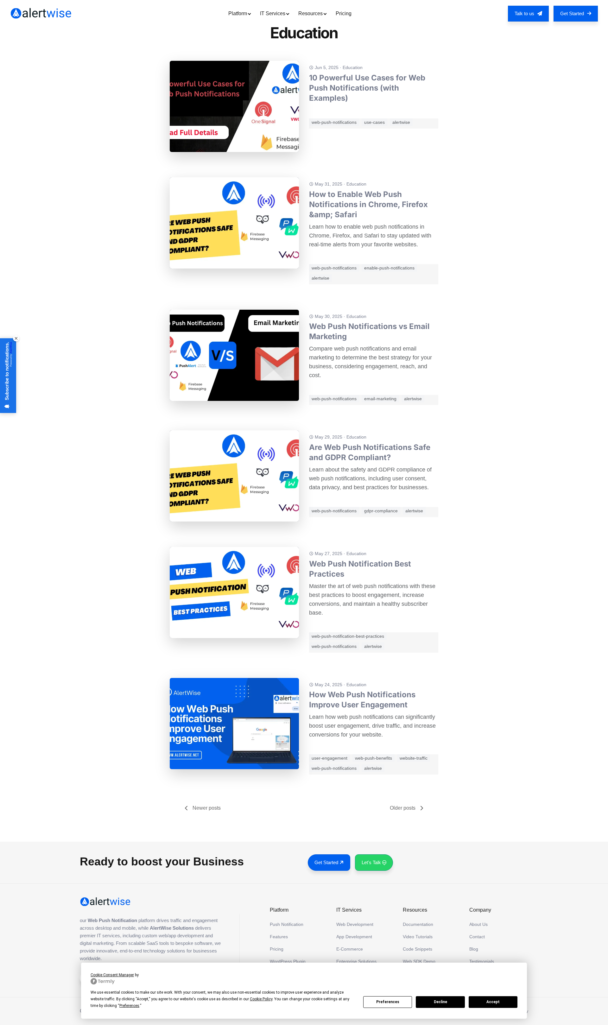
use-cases (374, 122)
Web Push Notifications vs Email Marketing (369, 331)
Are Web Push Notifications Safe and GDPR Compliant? (369, 452)
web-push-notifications (334, 122)
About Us (478, 924)
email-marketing (380, 398)
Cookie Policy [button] (261, 999)
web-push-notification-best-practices (348, 636)
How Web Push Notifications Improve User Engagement (362, 699)
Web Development (354, 924)
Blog (473, 949)
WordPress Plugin (288, 961)
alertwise (401, 122)
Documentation (418, 924)
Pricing (344, 13)
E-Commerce (349, 949)
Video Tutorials (418, 936)
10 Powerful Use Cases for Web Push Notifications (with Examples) (367, 88)
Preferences (387, 1002)
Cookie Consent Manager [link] (112, 975)
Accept (493, 1002)
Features (279, 936)
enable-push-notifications (389, 267)
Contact (477, 936)
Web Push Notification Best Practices (360, 569)
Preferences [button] (129, 1005)
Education (353, 67)
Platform (237, 13)
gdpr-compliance (381, 510)
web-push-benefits (373, 758)
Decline (440, 1002)
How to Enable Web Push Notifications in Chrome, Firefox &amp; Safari (368, 204)
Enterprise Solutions (356, 961)
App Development (354, 936)
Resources (310, 13)
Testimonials (481, 961)
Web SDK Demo (419, 961)
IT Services (272, 13)
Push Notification (286, 924)
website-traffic (414, 758)
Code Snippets (417, 949)
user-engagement (329, 758)
